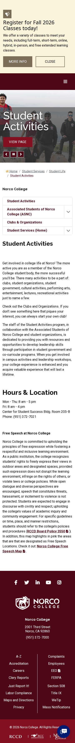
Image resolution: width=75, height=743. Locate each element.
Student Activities (21, 201)
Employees (56, 664)
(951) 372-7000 (37, 637)
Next (21, 154)
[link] (15, 736)
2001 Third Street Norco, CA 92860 (37, 629)
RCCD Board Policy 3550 (46, 531)
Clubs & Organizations (24, 222)
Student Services (33, 171)
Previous (6, 154)
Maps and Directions (19, 700)
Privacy (18, 707)
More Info (18, 62)
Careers (18, 671)
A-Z (18, 656)
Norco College (37, 620)
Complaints (56, 656)
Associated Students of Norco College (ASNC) (31, 211)
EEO (54, 671)
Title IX (56, 693)
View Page (17, 142)
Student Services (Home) (27, 230)
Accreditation (18, 664)
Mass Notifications (56, 707)
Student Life (57, 171)
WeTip (56, 700)
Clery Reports (19, 678)
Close (50, 62)
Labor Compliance (19, 693)
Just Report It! (18, 686)
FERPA (56, 678)
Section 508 (56, 686)
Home (13, 171)
